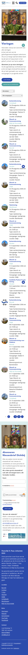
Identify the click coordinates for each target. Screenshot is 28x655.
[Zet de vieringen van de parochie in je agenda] (23, 45)
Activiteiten (5, 616)
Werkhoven (5, 601)
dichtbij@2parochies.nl (10, 523)
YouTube (5, 618)
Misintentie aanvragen (11, 84)
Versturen (8, 508)
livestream (7, 79)
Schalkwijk (5, 599)
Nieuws (4, 613)
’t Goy (3, 592)
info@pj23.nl (6, 635)
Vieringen (5, 611)
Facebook (5, 620)
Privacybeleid (17, 643)
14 (15, 417)
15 (19, 417)
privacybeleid (7, 504)
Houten (4, 595)
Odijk (3, 597)
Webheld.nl (16, 648)
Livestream (23, 3)
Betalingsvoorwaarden (7, 645)
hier (5, 578)
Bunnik (4, 588)
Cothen (4, 590)
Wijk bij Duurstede (8, 603)
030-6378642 (6, 632)
